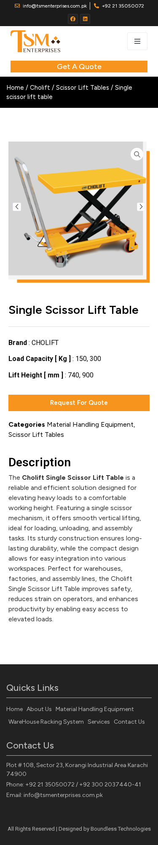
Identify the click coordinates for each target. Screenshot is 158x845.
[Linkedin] (85, 19)
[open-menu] (137, 41)
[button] (17, 207)
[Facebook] (73, 19)
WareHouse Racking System (46, 721)
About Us (39, 709)
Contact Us (129, 721)
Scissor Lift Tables (82, 87)
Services (99, 721)
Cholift (40, 87)
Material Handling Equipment (90, 424)
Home (15, 87)
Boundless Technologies (121, 829)
